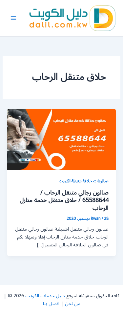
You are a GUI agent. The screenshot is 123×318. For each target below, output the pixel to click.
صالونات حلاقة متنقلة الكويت (84, 180)
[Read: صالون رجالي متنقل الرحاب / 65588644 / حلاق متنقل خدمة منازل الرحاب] (61, 139)
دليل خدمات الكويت (45, 296)
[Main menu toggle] (13, 18)
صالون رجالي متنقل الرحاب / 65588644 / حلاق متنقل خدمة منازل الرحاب (64, 200)
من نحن (72, 304)
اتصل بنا (51, 304)
